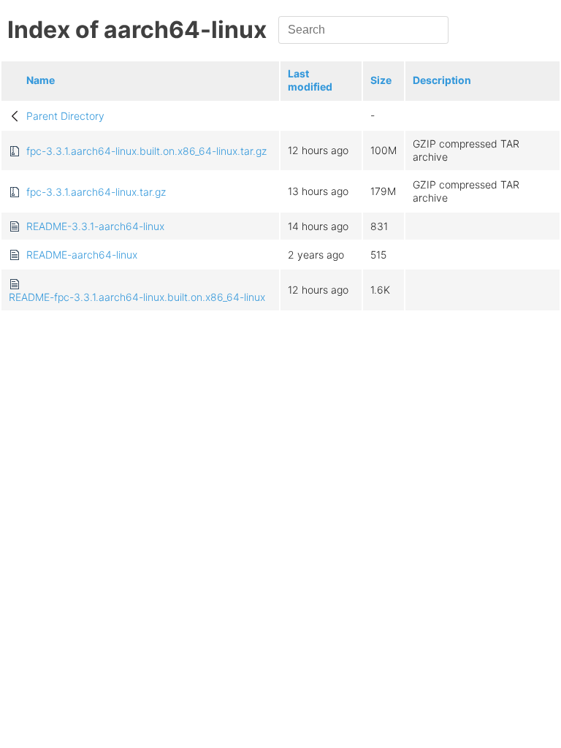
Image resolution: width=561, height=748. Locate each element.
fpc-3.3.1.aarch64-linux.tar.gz (96, 192)
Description (442, 80)
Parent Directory (65, 116)
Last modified (310, 80)
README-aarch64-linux (81, 254)
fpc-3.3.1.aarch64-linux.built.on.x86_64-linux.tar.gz (146, 151)
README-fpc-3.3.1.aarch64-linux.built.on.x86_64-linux (137, 297)
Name (40, 80)
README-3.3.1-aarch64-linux (95, 226)
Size (381, 80)
